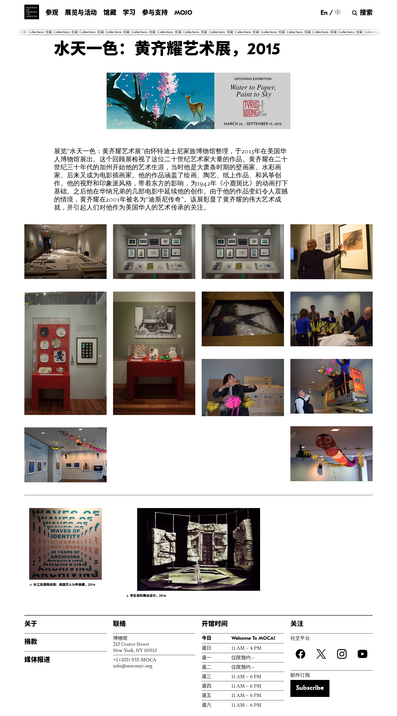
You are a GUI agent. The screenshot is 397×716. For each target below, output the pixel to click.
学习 (129, 13)
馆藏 (109, 13)
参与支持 (155, 13)
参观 (51, 13)
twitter (321, 654)
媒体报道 (37, 660)
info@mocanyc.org (132, 665)
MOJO (183, 13)
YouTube (362, 654)
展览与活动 (81, 13)
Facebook (300, 654)
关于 (30, 624)
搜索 (366, 13)
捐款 (30, 642)
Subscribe (310, 688)
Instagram (342, 654)
